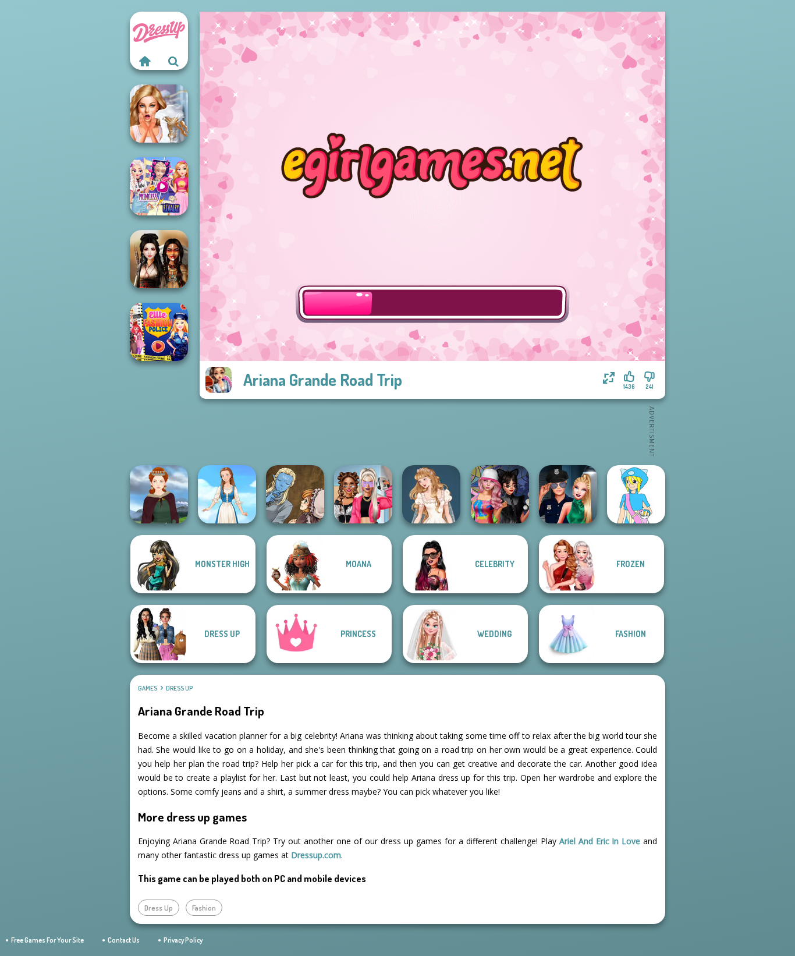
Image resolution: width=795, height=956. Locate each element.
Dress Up (179, 688)
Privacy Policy (183, 940)
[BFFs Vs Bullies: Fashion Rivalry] (363, 494)
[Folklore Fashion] (227, 494)
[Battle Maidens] (159, 259)
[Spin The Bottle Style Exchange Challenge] (500, 494)
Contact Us (124, 940)
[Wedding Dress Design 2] (431, 494)
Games (147, 688)
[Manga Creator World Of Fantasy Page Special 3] (295, 494)
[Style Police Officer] (568, 494)
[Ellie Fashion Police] (159, 332)
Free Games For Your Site (47, 940)
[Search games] (173, 61)
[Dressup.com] (144, 61)
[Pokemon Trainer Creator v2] (636, 494)
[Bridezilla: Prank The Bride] (159, 113)
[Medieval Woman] (159, 494)
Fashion (204, 907)
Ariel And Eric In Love (600, 841)
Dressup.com (316, 855)
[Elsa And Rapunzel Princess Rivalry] (159, 186)
